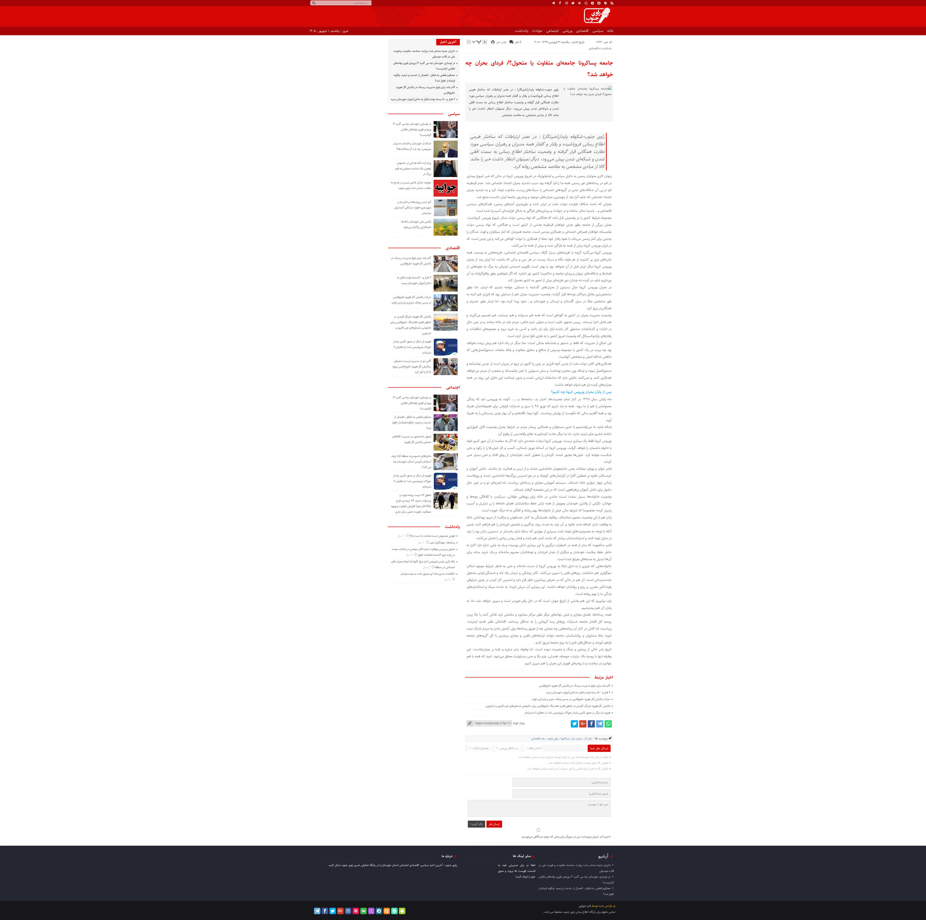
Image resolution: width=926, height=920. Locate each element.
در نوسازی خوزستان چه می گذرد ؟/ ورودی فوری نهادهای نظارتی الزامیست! (412, 129)
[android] (402, 911)
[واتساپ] (608, 724)
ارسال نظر (494, 824)
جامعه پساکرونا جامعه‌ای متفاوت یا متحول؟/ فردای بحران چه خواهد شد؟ (539, 68)
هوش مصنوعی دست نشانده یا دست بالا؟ (432, 536)
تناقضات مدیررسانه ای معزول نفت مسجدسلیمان (428, 573)
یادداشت (521, 31)
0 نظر (518, 42)
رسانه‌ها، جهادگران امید (442, 542)
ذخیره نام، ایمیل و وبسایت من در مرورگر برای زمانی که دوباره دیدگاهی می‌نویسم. (566, 836)
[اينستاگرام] (566, 3)
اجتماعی (552, 31)
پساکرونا (565, 738)
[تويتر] (573, 3)
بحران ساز (577, 738)
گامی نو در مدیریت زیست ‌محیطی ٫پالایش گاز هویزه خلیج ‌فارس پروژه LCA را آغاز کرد (412, 366)
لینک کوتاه (519, 723)
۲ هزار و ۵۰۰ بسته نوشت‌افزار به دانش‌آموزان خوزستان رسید (578, 692)
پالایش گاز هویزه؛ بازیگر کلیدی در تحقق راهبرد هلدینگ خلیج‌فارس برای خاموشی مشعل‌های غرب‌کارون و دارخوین (548, 706)
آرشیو (603, 856)
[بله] (605, 3)
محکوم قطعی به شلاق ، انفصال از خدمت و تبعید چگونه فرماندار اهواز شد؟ (411, 422)
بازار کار (588, 738)
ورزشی (567, 31)
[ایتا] (599, 3)
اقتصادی (582, 31)
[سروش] (592, 3)
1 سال (401, 536)
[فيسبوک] (560, 3)
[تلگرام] (553, 3)
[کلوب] (363, 911)
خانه (610, 31)
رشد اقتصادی (538, 738)
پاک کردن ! (476, 824)
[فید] (612, 3)
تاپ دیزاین (585, 906)
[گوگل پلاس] (582, 724)
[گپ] (586, 3)
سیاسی (597, 31)
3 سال (409, 555)
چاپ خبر (501, 42)
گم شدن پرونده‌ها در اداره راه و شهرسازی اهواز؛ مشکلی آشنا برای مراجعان (412, 207)
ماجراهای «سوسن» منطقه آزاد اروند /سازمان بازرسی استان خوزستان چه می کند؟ (411, 461)
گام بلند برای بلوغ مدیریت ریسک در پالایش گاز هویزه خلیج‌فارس (574, 685)
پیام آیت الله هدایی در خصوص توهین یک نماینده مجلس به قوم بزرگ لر (413, 168)
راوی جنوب (552, 738)
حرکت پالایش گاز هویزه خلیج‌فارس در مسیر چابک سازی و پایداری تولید (570, 699)
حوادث (537, 31)
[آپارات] (579, 3)
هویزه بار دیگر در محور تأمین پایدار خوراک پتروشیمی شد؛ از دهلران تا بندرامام (567, 712)
